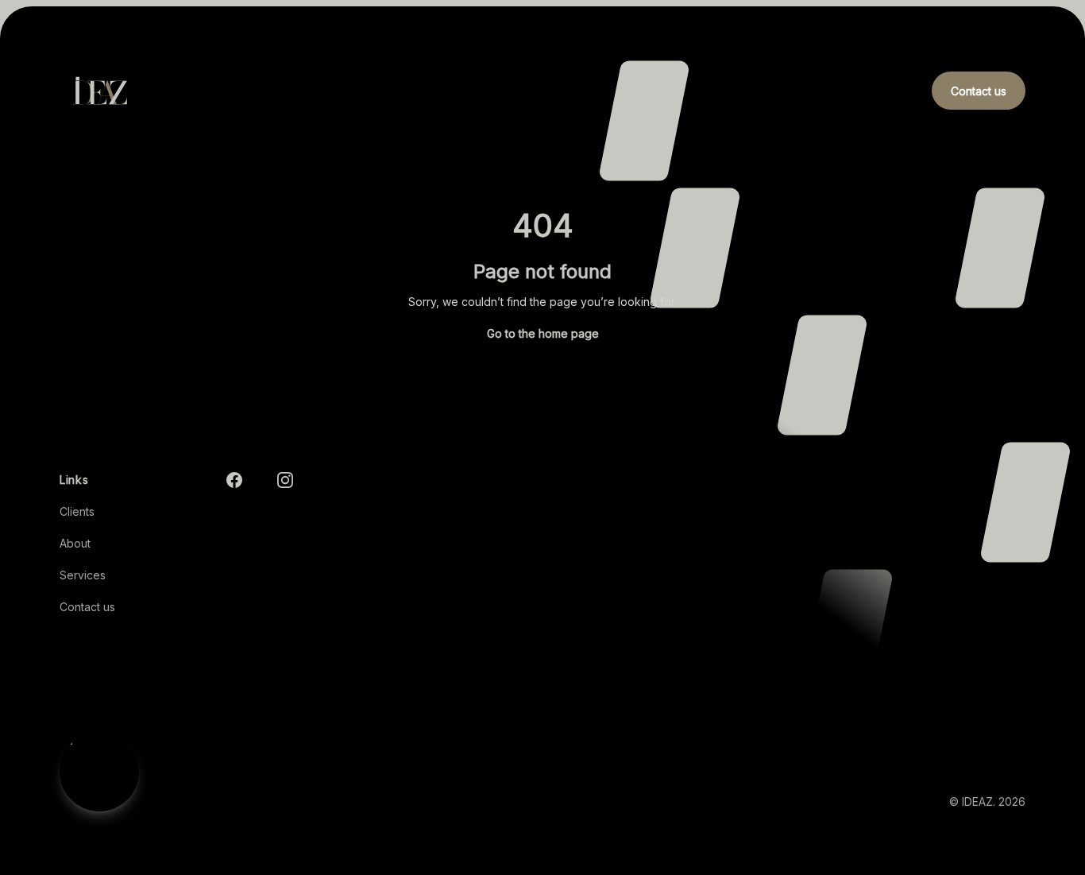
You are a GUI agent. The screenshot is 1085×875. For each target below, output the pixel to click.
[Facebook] (234, 480)
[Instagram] (285, 480)
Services (83, 575)
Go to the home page (543, 333)
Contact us (87, 607)
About (75, 543)
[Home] (99, 90)
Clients (77, 511)
